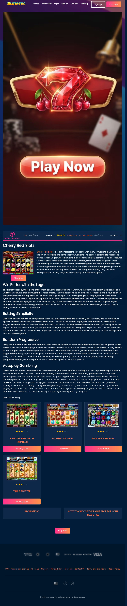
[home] (16, 7)
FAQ (7, 569)
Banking (84, 3)
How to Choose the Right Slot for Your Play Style (93, 513)
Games (36, 3)
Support (44, 569)
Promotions (47, 3)
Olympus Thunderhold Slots (62, 235)
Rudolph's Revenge (103, 438)
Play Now (113, 4)
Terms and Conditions (96, 569)
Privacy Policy (56, 569)
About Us (74, 3)
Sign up (65, 3)
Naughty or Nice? (62, 438)
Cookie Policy (114, 569)
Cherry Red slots (44, 251)
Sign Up (98, 4)
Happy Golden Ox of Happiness (22, 440)
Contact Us (79, 569)
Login (56, 3)
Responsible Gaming (20, 569)
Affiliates (68, 569)
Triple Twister (21, 491)
